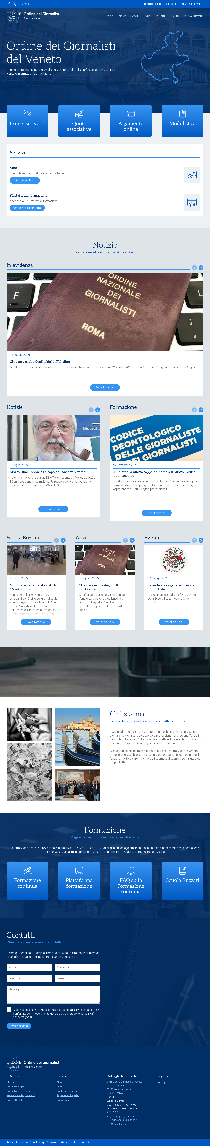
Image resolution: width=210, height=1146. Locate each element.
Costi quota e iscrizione (70, 1091)
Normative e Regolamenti (21, 1095)
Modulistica (63, 1086)
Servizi (134, 16)
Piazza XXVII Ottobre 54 (120, 1085)
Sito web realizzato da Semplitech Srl (68, 1142)
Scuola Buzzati (192, 16)
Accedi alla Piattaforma (27, 208)
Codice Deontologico (18, 1100)
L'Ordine (108, 16)
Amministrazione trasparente (160, 3)
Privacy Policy (15, 1142)
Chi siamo (12, 1082)
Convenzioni (63, 1100)
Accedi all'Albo (25, 180)
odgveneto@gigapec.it (124, 1120)
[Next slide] (201, 267)
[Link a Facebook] (9, 3)
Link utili (174, 16)
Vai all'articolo (105, 387)
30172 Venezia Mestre (119, 1089)
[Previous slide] (194, 267)
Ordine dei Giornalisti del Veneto (132, 731)
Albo (148, 16)
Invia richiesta (19, 1026)
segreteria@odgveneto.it (121, 1116)
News (122, 16)
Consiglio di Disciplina (19, 1091)
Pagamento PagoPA (68, 1095)
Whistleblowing (35, 1142)
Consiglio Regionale (17, 1086)
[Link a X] (14, 3)
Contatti (160, 16)
